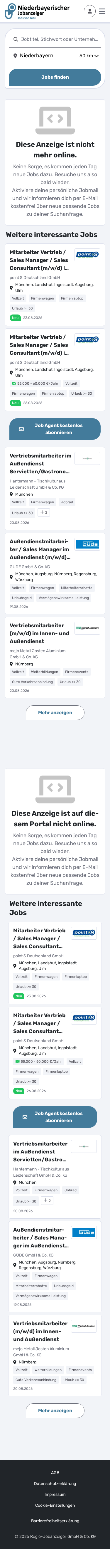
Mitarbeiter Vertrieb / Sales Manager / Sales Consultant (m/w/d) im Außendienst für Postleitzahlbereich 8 (40, 260)
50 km (86, 55)
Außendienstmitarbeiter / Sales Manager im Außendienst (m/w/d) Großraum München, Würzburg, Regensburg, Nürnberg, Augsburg (40, 549)
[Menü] (102, 11)
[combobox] (60, 39)
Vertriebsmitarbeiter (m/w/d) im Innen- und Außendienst (39, 633)
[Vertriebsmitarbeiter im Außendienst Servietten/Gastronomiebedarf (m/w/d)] (55, 488)
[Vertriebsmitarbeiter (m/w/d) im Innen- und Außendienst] (55, 657)
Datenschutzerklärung (55, 1483)
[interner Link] (37, 11)
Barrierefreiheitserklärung (55, 1520)
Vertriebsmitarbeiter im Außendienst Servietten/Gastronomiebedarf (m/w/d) (41, 464)
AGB (55, 1472)
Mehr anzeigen (55, 712)
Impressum (55, 1494)
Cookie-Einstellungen (55, 1505)
